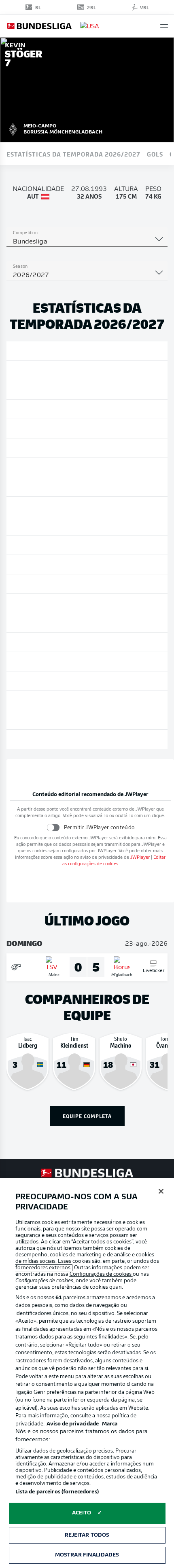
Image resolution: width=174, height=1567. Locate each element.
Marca (109, 1424)
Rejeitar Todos (87, 1535)
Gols (155, 153)
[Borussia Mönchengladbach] (13, 128)
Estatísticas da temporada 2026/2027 (73, 153)
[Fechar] (161, 1191)
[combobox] (87, 242)
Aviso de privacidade (73, 1424)
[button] (164, 26)
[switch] (53, 827)
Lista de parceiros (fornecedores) (57, 1492)
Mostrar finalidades (87, 1555)
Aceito (81, 1513)
